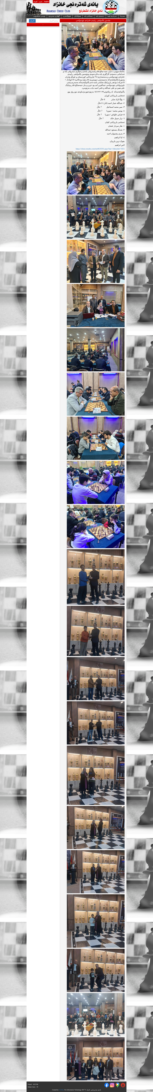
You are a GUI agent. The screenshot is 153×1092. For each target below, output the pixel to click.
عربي (40, 1)
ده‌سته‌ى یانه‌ (100, 16)
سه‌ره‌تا (122, 16)
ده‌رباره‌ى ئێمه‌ (112, 16)
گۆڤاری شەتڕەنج (54, 16)
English (46, 1)
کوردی (35, 1)
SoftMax (61, 1090)
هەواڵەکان (77, 16)
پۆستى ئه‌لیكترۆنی (39, 16)
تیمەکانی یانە (88, 16)
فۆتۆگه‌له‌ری (67, 16)
